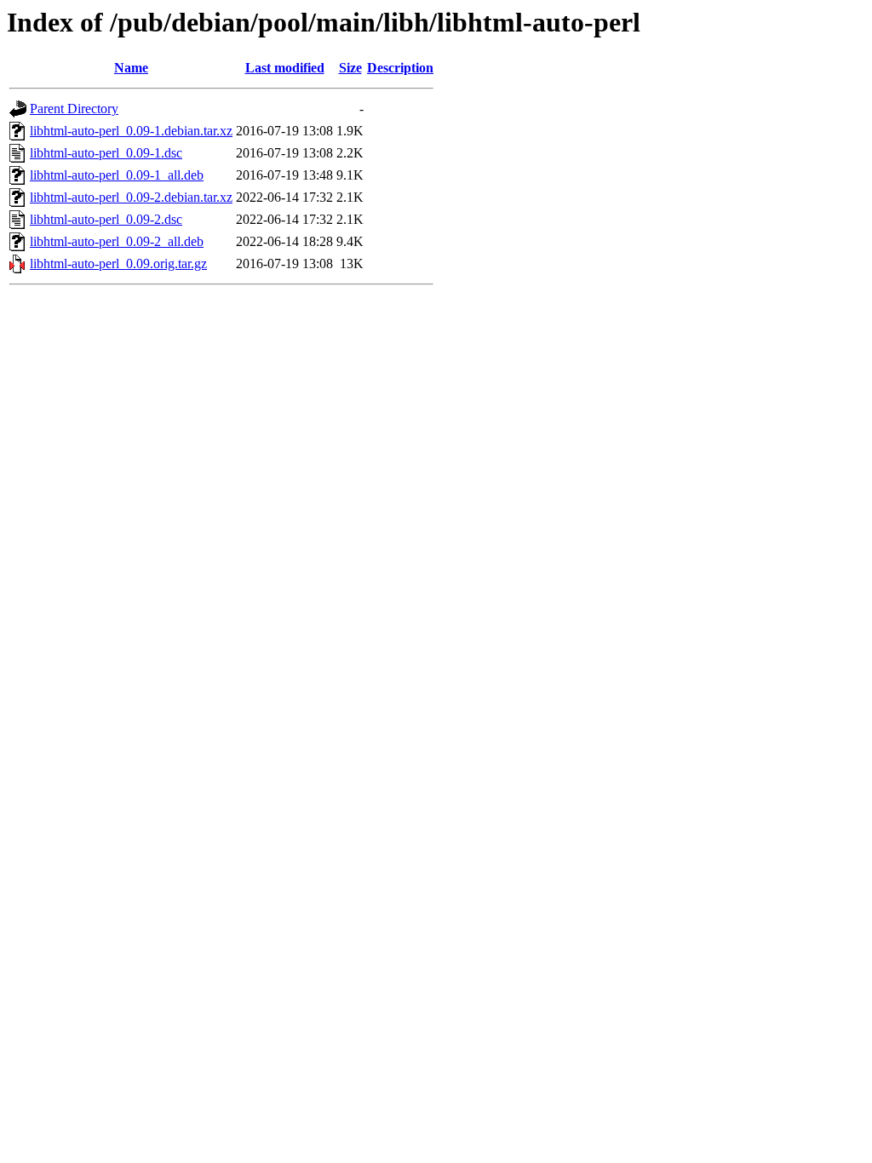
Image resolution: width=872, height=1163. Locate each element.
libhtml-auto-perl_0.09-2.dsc (106, 219)
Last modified (284, 67)
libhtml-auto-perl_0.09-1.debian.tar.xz (131, 130)
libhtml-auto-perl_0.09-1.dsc (106, 153)
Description (400, 67)
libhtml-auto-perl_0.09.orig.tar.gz (118, 263)
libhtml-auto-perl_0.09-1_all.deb (117, 175)
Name (131, 67)
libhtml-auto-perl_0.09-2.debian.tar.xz (131, 197)
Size (350, 67)
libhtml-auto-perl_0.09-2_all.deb (117, 241)
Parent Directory (74, 108)
